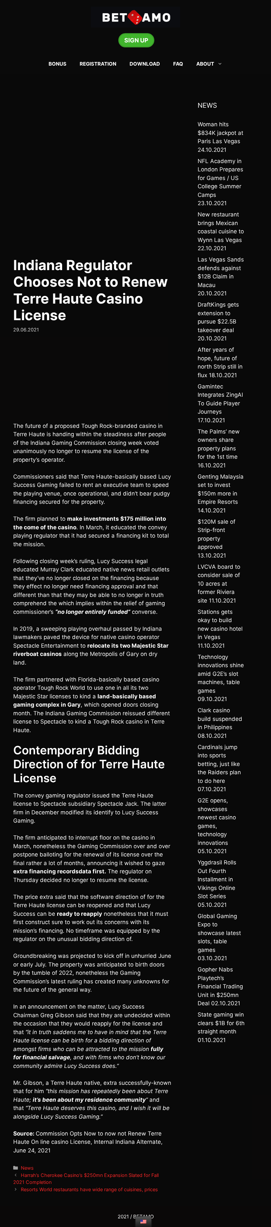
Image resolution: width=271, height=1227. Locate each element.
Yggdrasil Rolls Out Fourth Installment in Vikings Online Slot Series (217, 879)
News (27, 1168)
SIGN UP (136, 40)
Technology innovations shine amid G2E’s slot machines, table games (221, 674)
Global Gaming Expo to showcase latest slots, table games (219, 933)
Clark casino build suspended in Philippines (220, 718)
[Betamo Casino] (135, 16)
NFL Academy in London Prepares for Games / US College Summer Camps (220, 178)
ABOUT (205, 64)
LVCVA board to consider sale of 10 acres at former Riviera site (219, 583)
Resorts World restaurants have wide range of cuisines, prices (89, 1189)
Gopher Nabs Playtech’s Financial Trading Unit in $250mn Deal (220, 986)
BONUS (57, 64)
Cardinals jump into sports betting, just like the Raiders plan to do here (219, 764)
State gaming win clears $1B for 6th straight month (221, 1023)
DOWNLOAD (145, 64)
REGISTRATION (98, 64)
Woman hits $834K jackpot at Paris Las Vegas (220, 133)
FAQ (178, 64)
